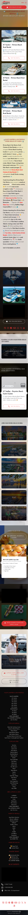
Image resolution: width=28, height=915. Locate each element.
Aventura (14, 745)
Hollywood (14, 763)
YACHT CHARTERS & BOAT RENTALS (14, 693)
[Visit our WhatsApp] (18, 328)
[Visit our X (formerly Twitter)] (21, 328)
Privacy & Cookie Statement (14, 913)
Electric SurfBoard (14, 819)
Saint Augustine (14, 781)
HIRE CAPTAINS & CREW (14, 792)
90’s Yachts (14, 705)
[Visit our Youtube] (24, 328)
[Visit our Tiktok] (11, 328)
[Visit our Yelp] (25, 903)
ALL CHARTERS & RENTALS (14, 718)
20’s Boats (14, 710)
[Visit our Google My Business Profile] (5, 328)
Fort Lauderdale (14, 759)
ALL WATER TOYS (14, 839)
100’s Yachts (14, 707)
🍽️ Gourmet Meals (14, 848)
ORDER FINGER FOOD (14, 531)
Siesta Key (14, 784)
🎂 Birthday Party (14, 857)
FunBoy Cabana (14, 824)
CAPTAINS (14, 795)
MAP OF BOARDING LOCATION (11, 248)
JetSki (14, 828)
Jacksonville (14, 765)
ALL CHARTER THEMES (14, 860)
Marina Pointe (14, 730)
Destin (14, 757)
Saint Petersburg (14, 783)
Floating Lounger (14, 821)
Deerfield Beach (14, 754)
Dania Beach (14, 750)
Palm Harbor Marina (14, 734)
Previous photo (17, 300)
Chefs (14, 799)
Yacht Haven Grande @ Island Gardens (14, 738)
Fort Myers (14, 761)
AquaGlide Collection (14, 817)
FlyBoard (14, 822)
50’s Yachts (14, 698)
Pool (14, 830)
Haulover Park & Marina (14, 729)
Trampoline (14, 835)
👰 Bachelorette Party (14, 855)
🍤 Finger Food (14, 846)
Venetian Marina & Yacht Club (14, 736)
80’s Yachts (14, 703)
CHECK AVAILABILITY (14, 716)
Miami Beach (14, 770)
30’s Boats (14, 712)
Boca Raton (14, 747)
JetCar (14, 826)
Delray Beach (14, 756)
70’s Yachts (14, 701)
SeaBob (14, 831)
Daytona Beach (14, 752)
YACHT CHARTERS (14, 696)
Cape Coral (14, 748)
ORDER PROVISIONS (14, 842)
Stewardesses (14, 797)
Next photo (23, 300)
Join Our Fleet (14, 719)
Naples (14, 772)
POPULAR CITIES (14, 741)
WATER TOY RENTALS (14, 813)
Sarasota (14, 779)
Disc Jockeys (14, 802)
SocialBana (14, 833)
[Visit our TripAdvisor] (14, 328)
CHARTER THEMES (14, 851)
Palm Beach (14, 777)
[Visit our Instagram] (8, 328)
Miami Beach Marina (14, 732)
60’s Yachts (14, 700)
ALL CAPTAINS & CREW (14, 808)
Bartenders (14, 801)
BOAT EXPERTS (14, 864)
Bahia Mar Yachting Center (14, 727)
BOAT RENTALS (14, 709)
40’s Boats (14, 714)
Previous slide (1, 393)
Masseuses (14, 804)
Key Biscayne (14, 766)
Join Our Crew (14, 810)
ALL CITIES (14, 788)
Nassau (14, 774)
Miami (14, 768)
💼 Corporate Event (14, 858)
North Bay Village (14, 775)
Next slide (26, 393)
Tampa (14, 786)
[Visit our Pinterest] (9, 903)
